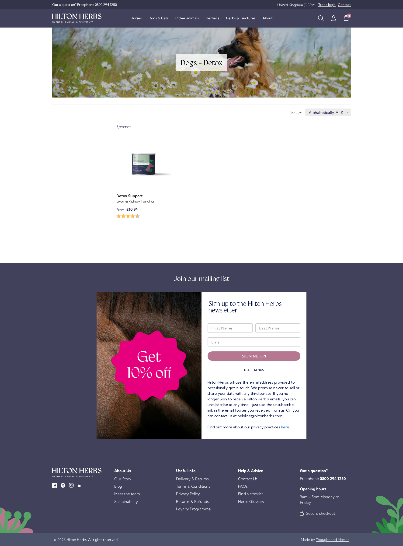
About (267, 18)
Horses (136, 18)
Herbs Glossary (251, 501)
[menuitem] (136, 18)
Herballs (212, 18)
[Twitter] (63, 485)
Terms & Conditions (193, 486)
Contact (344, 5)
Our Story (122, 478)
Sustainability (126, 501)
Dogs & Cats (158, 18)
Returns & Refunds (192, 501)
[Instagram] (71, 485)
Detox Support (129, 195)
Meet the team (127, 493)
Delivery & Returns (192, 478)
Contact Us (247, 478)
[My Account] (333, 18)
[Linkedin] (79, 485)
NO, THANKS (254, 370)
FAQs (243, 486)
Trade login (327, 5)
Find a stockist (250, 493)
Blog (118, 486)
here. (285, 427)
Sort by (296, 112)
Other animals (187, 18)
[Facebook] (54, 485)
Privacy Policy (188, 493)
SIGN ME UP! (254, 356)
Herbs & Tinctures (240, 18)
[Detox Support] (143, 160)
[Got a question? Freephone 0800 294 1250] (84, 4)
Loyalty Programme (193, 509)
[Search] (321, 18)
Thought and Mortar (332, 539)
